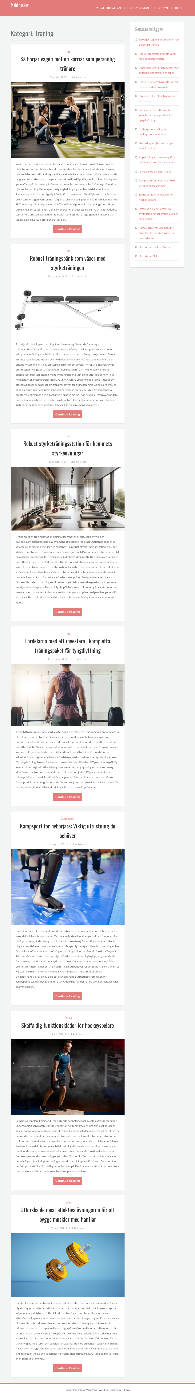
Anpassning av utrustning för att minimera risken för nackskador (158, 160)
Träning (67, 1017)
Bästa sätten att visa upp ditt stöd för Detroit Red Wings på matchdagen (157, 232)
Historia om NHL (148, 256)
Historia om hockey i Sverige (155, 247)
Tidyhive (125, 1389)
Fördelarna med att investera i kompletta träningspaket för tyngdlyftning (156, 115)
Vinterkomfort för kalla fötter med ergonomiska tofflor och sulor (159, 70)
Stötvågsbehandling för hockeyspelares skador (153, 131)
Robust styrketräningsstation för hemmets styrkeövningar (158, 84)
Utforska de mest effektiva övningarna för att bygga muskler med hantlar (158, 213)
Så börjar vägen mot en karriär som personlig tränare (159, 42)
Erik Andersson (78, 77)
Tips (67, 51)
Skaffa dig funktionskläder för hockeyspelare (67, 1025)
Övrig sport (67, 818)
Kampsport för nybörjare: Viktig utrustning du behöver (157, 183)
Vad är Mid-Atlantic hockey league (122, 7)
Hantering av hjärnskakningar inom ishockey (156, 146)
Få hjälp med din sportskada (155, 171)
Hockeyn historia (168, 7)
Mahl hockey (20, 5)
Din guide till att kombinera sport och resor (158, 98)
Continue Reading (67, 228)
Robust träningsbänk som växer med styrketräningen (157, 56)
